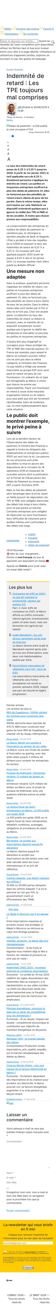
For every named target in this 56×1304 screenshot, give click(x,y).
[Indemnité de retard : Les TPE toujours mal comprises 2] (28, 127)
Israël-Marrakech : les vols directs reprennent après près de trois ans (29, 638)
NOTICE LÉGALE (30, 1252)
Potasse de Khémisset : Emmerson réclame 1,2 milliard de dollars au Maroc (26, 777)
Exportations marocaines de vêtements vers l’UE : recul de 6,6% (29, 669)
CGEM (31, 534)
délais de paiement (38, 545)
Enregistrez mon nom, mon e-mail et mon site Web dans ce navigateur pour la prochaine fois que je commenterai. (27, 1197)
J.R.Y (20, 107)
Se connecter (30, 33)
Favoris (48, 28)
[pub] (10, 1102)
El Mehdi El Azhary (14, 1099)
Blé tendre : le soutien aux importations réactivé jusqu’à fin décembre (25, 844)
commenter (13, 540)
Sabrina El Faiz (13, 905)
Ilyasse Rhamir (13, 874)
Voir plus (13, 909)
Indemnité (33, 541)
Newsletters (11, 33)
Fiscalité (32, 538)
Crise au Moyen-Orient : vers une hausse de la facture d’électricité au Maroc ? (27, 1069)
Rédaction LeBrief (14, 1035)
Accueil (10, 69)
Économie (19, 69)
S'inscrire (28, 1267)
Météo (7, 28)
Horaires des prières (27, 28)
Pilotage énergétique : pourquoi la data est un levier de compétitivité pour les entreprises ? (26, 1012)
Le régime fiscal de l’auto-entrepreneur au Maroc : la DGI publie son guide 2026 (28, 810)
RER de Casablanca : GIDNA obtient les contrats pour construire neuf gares (27, 716)
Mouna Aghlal (12, 739)
